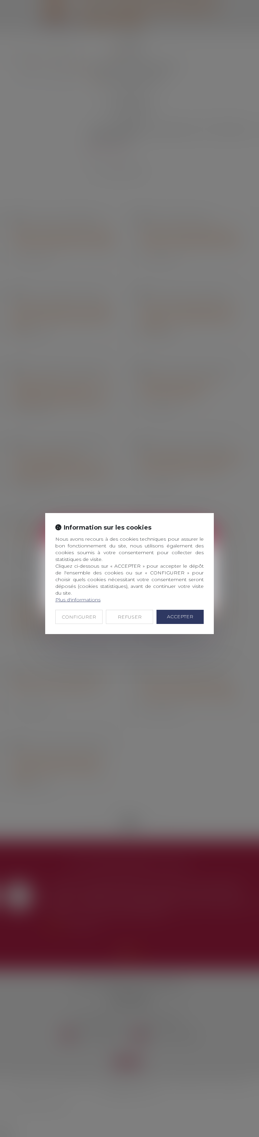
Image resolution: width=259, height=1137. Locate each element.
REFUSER (130, 617)
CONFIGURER (79, 617)
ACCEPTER (180, 617)
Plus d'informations (77, 600)
